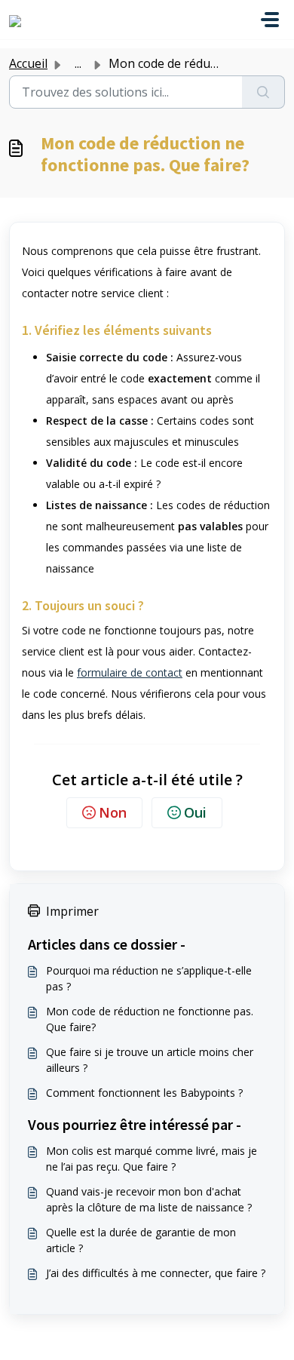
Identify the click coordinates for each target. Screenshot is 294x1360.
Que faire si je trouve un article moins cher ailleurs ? (149, 1060)
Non (113, 812)
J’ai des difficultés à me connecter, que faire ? (155, 1273)
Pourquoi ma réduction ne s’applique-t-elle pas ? (149, 978)
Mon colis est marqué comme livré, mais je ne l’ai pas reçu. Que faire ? (151, 1159)
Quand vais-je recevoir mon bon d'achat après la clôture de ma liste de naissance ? (149, 1199)
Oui (195, 812)
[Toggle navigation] (270, 19)
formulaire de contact (129, 672)
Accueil (28, 63)
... (78, 63)
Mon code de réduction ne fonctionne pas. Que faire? (149, 1019)
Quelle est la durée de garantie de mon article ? (141, 1240)
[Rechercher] (263, 92)
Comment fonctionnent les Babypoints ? (144, 1092)
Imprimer (72, 911)
